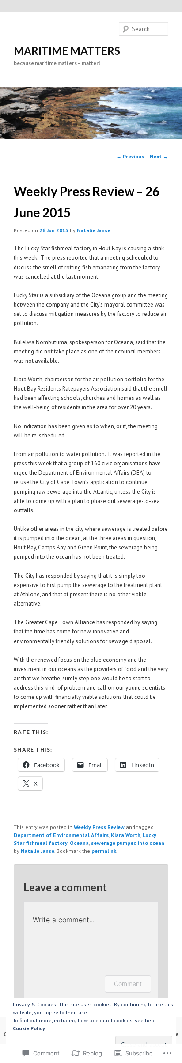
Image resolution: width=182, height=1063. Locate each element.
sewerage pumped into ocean (127, 843)
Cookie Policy (29, 1028)
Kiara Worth (125, 835)
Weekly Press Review (99, 827)
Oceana (79, 843)
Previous (130, 156)
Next (159, 156)
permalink (103, 851)
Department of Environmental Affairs (61, 835)
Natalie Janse (93, 230)
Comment (128, 983)
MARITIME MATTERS (67, 50)
